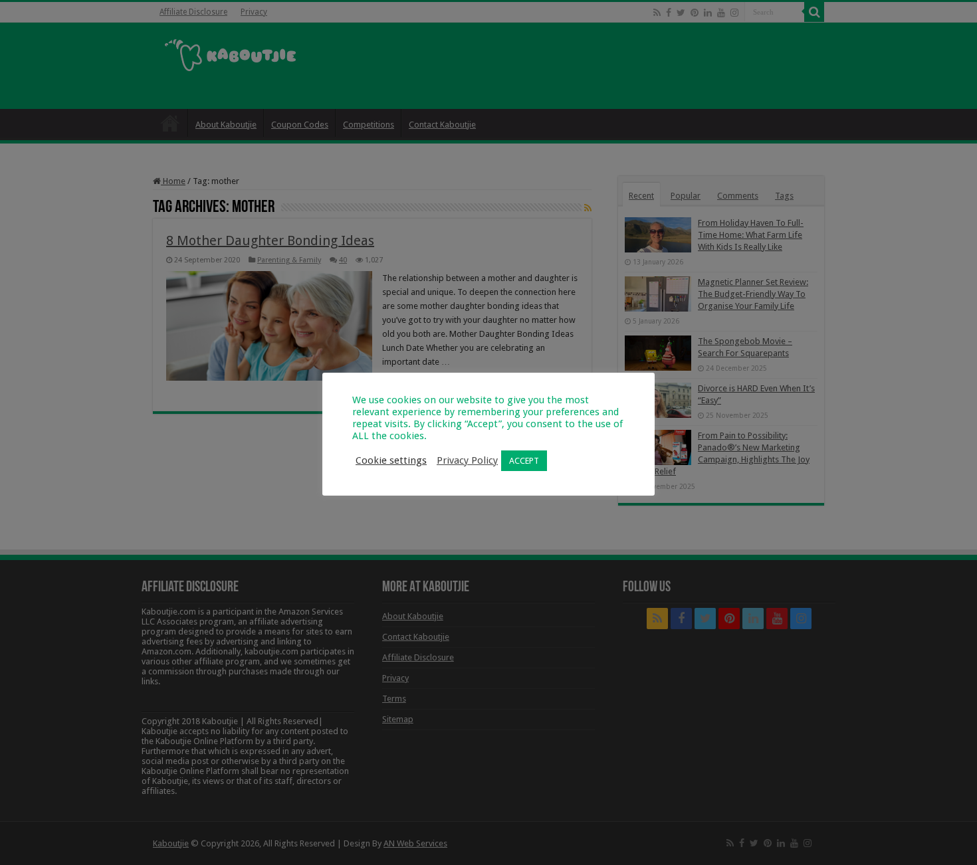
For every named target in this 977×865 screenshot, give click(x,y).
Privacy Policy (467, 460)
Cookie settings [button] (391, 460)
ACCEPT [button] (524, 461)
